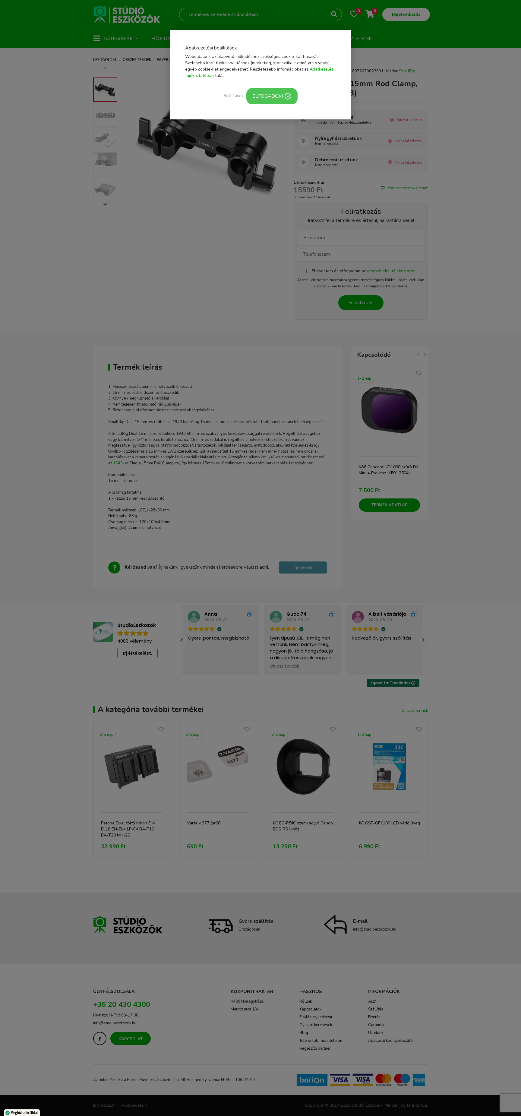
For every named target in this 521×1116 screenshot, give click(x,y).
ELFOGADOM (267, 96)
